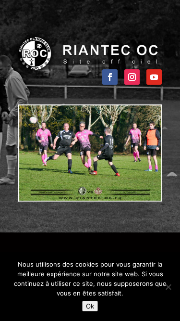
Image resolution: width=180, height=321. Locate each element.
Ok (90, 306)
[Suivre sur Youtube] (154, 77)
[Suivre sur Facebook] (110, 77)
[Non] (168, 287)
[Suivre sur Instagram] (132, 77)
